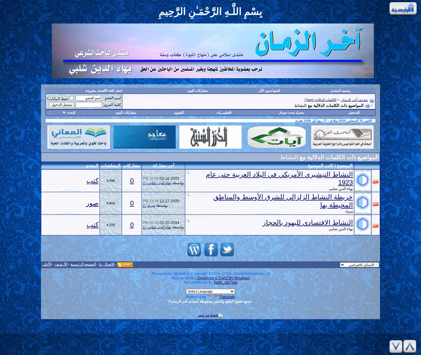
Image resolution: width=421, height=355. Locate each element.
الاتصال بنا (106, 264)
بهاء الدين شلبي (341, 189)
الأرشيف (61, 264)
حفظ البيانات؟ (57, 99)
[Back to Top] (410, 346)
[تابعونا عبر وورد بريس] (194, 256)
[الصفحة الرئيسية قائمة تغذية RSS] (125, 264)
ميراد (349, 211)
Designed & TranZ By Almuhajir (223, 278)
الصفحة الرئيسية (83, 264)
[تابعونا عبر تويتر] (227, 256)
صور (92, 203)
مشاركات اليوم (197, 90)
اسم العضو (113, 98)
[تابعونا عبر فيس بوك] (211, 256)
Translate (227, 297)
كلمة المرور (112, 105)
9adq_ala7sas (226, 282)
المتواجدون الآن (269, 90)
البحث (71, 112)
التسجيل (354, 112)
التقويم (179, 112)
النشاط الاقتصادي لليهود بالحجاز (308, 222)
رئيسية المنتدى (340, 90)
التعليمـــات (223, 112)
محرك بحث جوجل (291, 112)
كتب (93, 180)
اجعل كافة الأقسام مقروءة (104, 90)
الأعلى (46, 264)
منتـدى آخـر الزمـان (354, 100)
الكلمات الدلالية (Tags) (320, 100)
